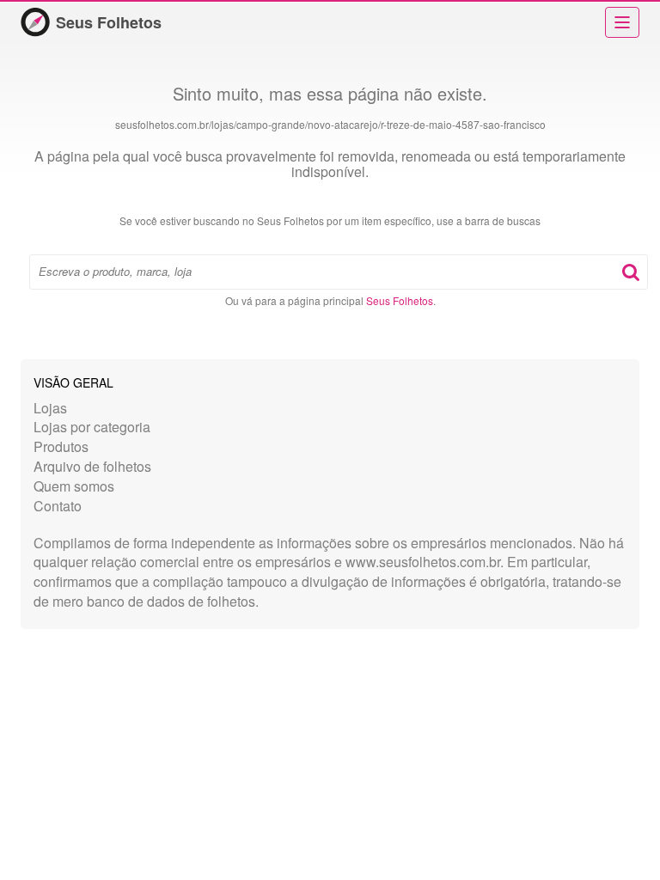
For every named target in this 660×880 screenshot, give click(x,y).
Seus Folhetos (109, 22)
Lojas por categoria (92, 427)
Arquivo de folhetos (92, 466)
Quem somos (74, 486)
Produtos (61, 446)
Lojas (50, 408)
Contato (58, 506)
